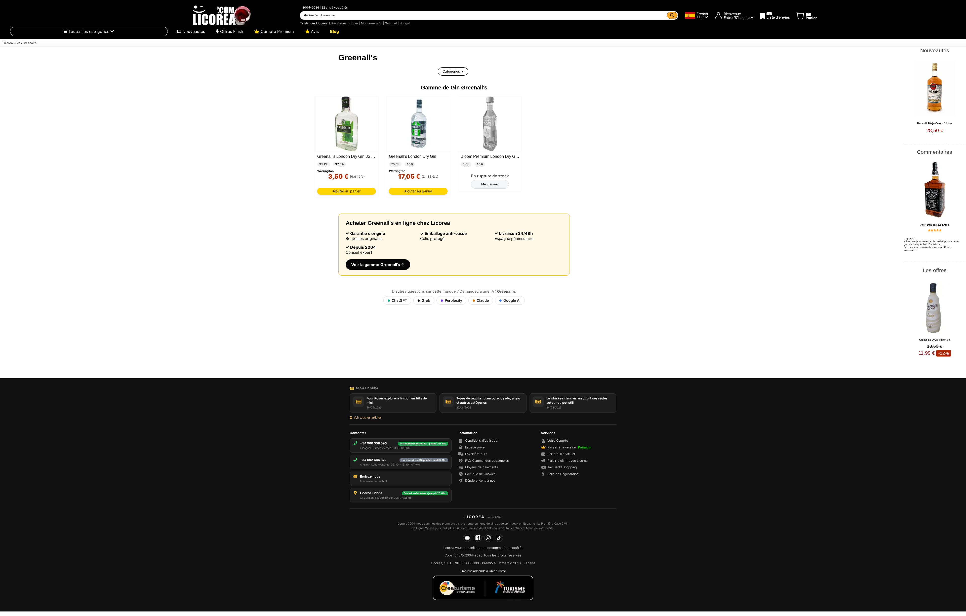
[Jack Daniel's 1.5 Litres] (934, 190)
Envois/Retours (476, 454)
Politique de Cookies (480, 474)
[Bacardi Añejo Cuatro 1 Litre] (934, 88)
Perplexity (453, 300)
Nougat (404, 23)
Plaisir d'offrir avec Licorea (567, 461)
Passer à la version (569, 447)
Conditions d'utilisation (482, 440)
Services (548, 433)
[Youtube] (467, 538)
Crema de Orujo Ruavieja (934, 339)
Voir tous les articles (368, 417)
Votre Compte (557, 440)
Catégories (451, 71)
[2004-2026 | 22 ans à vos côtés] (221, 15)
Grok (426, 300)
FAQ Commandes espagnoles (487, 461)
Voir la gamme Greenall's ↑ (378, 264)
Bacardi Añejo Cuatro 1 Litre (934, 123)
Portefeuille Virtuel (561, 454)
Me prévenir (490, 184)
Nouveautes (193, 31)
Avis (314, 31)
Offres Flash (231, 31)
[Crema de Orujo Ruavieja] (934, 308)
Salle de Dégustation (562, 474)
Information (468, 433)
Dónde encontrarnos (480, 480)
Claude (483, 300)
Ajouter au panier (346, 191)
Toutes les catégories (88, 31)
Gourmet (391, 23)
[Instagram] (488, 538)
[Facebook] (478, 538)
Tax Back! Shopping (562, 467)
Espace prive (475, 447)
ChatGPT (399, 300)
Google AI (511, 300)
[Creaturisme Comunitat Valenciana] (483, 588)
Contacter (358, 433)
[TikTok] (499, 538)
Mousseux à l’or (371, 23)
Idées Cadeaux (339, 23)
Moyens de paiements (481, 467)
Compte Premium (276, 31)
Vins (355, 23)
